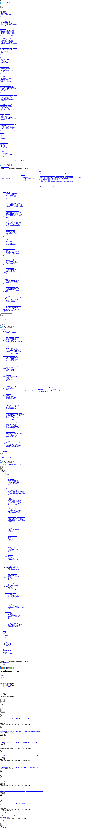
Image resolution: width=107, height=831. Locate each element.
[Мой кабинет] (1, 455)
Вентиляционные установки (14, 549)
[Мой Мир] (4, 668)
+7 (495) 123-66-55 (5, 147)
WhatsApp (5, 162)
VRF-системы (11, 499)
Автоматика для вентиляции (14, 569)
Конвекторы (10, 588)
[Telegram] (13, 668)
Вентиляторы (11, 558)
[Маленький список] (0, 692)
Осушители (10, 614)
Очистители (10, 622)
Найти (2, 825)
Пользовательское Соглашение (8, 822)
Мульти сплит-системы (13, 490)
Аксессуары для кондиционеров (15, 510)
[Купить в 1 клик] (1, 715)
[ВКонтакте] (1, 668)
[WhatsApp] (10, 668)
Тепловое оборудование (13, 595)
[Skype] (11, 668)
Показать (2, 711)
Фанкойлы (10, 524)
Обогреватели (11, 579)
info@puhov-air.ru (5, 158)
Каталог (7, 475)
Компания (7, 642)
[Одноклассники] (3, 668)
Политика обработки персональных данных (24, 822)
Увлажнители (11, 605)
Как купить (7, 637)
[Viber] (8, 668)
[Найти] (1, 7)
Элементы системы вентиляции (14, 534)
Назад (8, 474)
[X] (6, 668)
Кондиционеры (11, 479)
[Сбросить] (1, 710)
